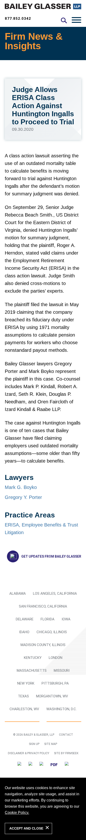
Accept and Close (26, 828)
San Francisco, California (43, 606)
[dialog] (43, 808)
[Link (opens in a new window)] (19, 764)
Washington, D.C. (61, 709)
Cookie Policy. (17, 813)
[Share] (67, 764)
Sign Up (34, 744)
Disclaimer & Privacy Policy (28, 753)
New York (25, 683)
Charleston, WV (24, 709)
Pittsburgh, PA (55, 683)
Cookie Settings (17, 10)
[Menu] (76, 19)
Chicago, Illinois (52, 632)
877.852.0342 (18, 18)
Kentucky (33, 658)
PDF (54, 765)
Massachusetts (32, 670)
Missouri (62, 670)
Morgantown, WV (52, 696)
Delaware (24, 619)
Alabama (17, 593)
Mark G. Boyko (21, 487)
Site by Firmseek (66, 753)
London (55, 658)
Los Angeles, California (55, 593)
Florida (47, 619)
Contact (66, 734)
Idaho (24, 632)
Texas (23, 696)
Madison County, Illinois (43, 645)
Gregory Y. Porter (23, 497)
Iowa (66, 619)
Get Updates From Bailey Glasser (51, 556)
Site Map (50, 744)
